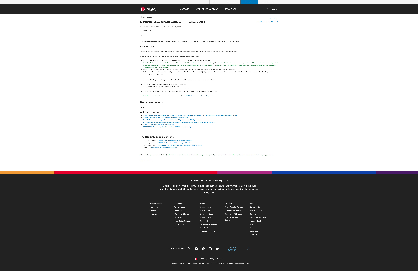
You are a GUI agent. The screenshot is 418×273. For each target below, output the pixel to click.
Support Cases (205, 217)
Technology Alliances (233, 210)
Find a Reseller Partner (234, 207)
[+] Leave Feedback (207, 231)
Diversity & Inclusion (258, 217)
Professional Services (208, 224)
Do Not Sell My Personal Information (220, 263)
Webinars (178, 217)
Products (153, 210)
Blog (251, 224)
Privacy (188, 263)
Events (252, 228)
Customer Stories (181, 214)
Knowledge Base (206, 214)
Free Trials (153, 207)
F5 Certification (180, 224)
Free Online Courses (182, 221)
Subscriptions (205, 210)
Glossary (178, 210)
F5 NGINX (253, 235)
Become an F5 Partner (233, 214)
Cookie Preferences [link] (242, 263)
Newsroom (254, 231)
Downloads (204, 221)
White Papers (179, 207)
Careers (253, 214)
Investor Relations (257, 221)
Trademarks (173, 263)
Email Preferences (207, 228)
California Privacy (199, 263)
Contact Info (255, 207)
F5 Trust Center (256, 210)
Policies (181, 263)
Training (177, 228)
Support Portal (206, 207)
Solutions (153, 214)
